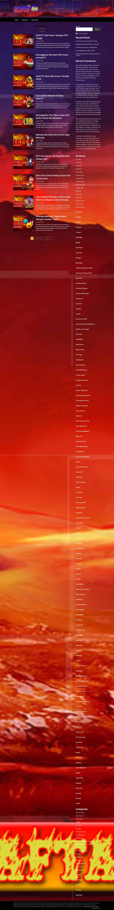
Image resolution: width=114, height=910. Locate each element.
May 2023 (78, 191)
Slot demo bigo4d (81, 283)
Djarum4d (79, 212)
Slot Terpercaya (80, 737)
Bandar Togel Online (82, 405)
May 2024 (78, 165)
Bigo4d (78, 242)
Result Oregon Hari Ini (82, 589)
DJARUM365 (79, 584)
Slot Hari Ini (79, 706)
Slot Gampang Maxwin (82, 431)
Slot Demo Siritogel (81, 288)
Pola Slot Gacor (80, 835)
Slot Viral (78, 727)
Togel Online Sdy (81, 767)
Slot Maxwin (79, 857)
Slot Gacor (25, 20)
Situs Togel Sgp (80, 594)
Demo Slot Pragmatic (82, 467)
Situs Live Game (80, 482)
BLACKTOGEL (80, 548)
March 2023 (79, 197)
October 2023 (79, 188)
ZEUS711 (78, 563)
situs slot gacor (80, 365)
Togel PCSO (79, 625)
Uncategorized (80, 870)
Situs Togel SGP (80, 502)
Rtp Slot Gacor (80, 838)
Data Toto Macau (81, 604)
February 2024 (80, 175)
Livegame (78, 828)
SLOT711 (78, 574)
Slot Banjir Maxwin (81, 686)
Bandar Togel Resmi (82, 390)
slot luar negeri (80, 375)
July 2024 (78, 159)
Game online (79, 819)
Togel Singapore (81, 507)
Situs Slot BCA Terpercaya (83, 841)
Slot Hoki (78, 385)
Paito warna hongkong (82, 456)
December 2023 (80, 181)
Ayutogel (78, 217)
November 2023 (80, 185)
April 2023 (78, 194)
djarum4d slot (80, 349)
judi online (78, 825)
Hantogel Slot (80, 451)
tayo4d (78, 487)
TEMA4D (78, 553)
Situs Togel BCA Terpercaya (83, 844)
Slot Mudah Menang (82, 681)
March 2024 (79, 172)
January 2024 (79, 178)
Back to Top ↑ (97, 908)
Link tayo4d (79, 472)
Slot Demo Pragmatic (81, 850)
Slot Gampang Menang (82, 701)
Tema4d (78, 232)
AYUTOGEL (79, 492)
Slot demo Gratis (81, 441)
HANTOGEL (79, 477)
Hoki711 (78, 822)
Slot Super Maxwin (81, 676)
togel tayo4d (79, 344)
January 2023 (79, 204)
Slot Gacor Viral (80, 691)
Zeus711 (78, 222)
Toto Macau (79, 599)
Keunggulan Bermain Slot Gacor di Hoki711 (87, 44)
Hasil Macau (79, 620)
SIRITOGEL (79, 334)
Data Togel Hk (80, 609)
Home (16, 20)
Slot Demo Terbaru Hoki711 (84, 273)
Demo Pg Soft (79, 816)
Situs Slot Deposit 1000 (83, 395)
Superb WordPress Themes (91, 906)
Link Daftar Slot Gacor (82, 400)
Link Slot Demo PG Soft (82, 518)
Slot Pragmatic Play (82, 446)
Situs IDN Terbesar (81, 370)
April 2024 (78, 169)
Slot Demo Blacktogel (82, 293)
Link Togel (79, 497)
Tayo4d (78, 461)
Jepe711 (78, 885)
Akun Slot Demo (80, 812)
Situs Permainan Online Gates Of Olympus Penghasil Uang (87, 78)
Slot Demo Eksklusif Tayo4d (84, 268)
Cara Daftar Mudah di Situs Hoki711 (85, 50)
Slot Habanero (80, 696)
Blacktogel (79, 237)
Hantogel (78, 762)
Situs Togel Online (81, 426)
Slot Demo (78, 847)
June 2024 (79, 162)
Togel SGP (79, 512)
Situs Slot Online (81, 665)
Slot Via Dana (80, 732)
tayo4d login (79, 359)
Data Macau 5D (80, 630)
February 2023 (80, 200)
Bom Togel (79, 354)
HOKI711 (78, 569)
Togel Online (79, 747)
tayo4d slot (79, 298)
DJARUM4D (79, 339)
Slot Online (34, 20)
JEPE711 (78, 579)
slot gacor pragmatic (82, 380)
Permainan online (80, 831)
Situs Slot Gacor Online (83, 421)
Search (78, 26)
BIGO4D (78, 533)
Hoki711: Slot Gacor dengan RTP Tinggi (86, 41)
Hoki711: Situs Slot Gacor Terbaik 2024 (86, 47)
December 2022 (80, 207)
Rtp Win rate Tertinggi (82, 329)
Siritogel (78, 257)
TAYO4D (78, 528)
